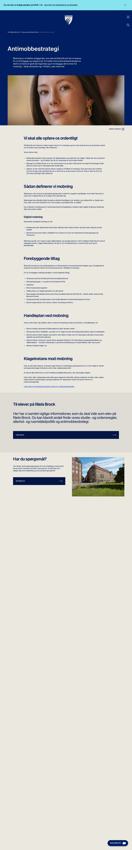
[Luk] (125, 5)
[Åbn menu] (128, 16)
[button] (128, 25)
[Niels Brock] (69, 20)
